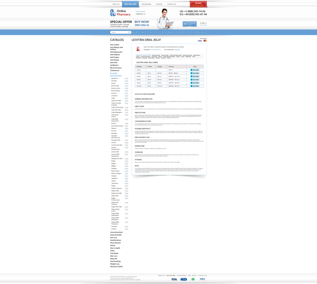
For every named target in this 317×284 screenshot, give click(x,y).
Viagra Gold (115, 191)
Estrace (178, 56)
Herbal (112, 245)
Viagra (113, 186)
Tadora (113, 181)
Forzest (113, 131)
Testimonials (146, 4)
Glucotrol (144, 57)
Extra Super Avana (117, 126)
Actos (193, 56)
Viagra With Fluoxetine (115, 223)
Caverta (114, 93)
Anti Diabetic (115, 55)
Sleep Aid (113, 259)
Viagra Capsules (116, 188)
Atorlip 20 (138, 57)
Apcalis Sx (114, 78)
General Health (116, 235)
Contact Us (171, 4)
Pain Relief (114, 253)
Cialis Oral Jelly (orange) (116, 104)
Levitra (113, 142)
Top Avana (114, 183)
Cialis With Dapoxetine (115, 120)
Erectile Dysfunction (115, 74)
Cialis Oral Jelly (116, 100)
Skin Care (113, 256)
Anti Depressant (116, 52)
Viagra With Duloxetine (115, 218)
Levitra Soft (115, 152)
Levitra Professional (115, 148)
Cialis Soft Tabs (116, 110)
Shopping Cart (191, 24)
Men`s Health (115, 248)
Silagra (113, 163)
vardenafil (177, 49)
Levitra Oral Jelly (116, 145)
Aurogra (114, 81)
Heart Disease (115, 243)
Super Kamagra (116, 173)
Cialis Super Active (115, 115)
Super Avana (115, 171)
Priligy (113, 161)
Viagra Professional (115, 199)
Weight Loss (115, 264)
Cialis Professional (117, 107)
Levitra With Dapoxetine (115, 155)
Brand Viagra (115, 91)
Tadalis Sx (114, 178)
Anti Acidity (114, 45)
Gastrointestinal (116, 232)
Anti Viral (113, 62)
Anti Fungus (114, 57)
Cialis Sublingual (116, 112)
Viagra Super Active (115, 210)
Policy (194, 275)
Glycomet (163, 57)
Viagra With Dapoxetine (115, 214)
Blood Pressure (116, 68)
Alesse (182, 56)
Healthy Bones (115, 240)
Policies (159, 4)
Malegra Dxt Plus (117, 158)
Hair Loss (113, 237)
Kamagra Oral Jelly (187, 55)
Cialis (113, 98)
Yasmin (168, 57)
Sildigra (113, 166)
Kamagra (114, 133)
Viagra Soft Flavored (115, 203)
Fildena (113, 128)
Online (124, 12)
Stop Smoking (115, 261)
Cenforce (114, 95)
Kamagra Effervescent (115, 136)
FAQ (189, 275)
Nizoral (160, 56)
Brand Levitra (115, 88)
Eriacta (113, 123)
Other (112, 251)
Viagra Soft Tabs (116, 207)
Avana (113, 83)
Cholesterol (114, 70)
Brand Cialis (115, 86)
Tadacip (113, 176)
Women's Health (116, 266)
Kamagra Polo (115, 140)
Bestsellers (130, 4)
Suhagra (114, 168)
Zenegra (114, 226)
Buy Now (196, 70)
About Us (116, 4)
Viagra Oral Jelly (116, 193)
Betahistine (188, 56)
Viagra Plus (115, 196)
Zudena (113, 229)
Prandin (158, 57)
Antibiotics (114, 65)
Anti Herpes (114, 60)
